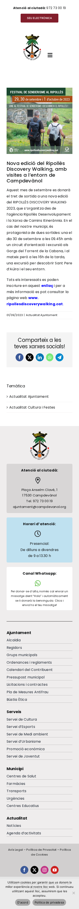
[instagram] (44, 870)
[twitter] (34, 870)
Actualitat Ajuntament (41, 315)
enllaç (47, 285)
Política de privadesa (49, 902)
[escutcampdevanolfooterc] (39, 432)
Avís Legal (15, 850)
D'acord (22, 902)
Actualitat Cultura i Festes (32, 407)
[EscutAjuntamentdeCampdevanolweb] (32, 35)
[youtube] (55, 870)
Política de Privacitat (41, 850)
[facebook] (24, 870)
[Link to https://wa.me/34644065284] (38, 583)
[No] (73, 893)
